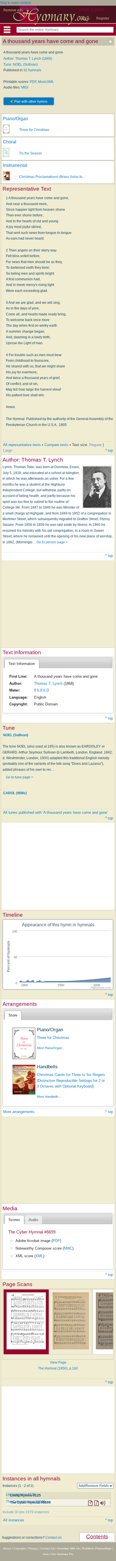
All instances (13, 1520)
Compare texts (56, 445)
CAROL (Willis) (15, 793)
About (7, 1548)
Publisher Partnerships (96, 1548)
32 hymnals (32, 70)
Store (12, 1015)
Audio (33, 1220)
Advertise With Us (68, 1548)
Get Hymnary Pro (62, 1554)
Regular (95, 445)
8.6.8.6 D (41, 690)
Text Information (21, 664)
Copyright (20, 1548)
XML (39, 1256)
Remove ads (13, 10)
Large (7, 450)
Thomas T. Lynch (48, 683)
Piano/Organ (15, 118)
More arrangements (19, 1112)
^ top (109, 450)
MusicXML (46, 82)
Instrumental (15, 165)
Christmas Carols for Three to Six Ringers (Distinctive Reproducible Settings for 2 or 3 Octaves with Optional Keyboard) (71, 1080)
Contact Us (47, 1548)
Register (102, 18)
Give (46, 1554)
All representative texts (22, 445)
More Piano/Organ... (50, 1048)
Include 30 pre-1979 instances (26, 1512)
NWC (68, 1248)
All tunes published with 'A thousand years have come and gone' (55, 812)
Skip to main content (15, 3)
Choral (9, 141)
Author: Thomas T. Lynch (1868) (27, 59)
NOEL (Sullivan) (15, 735)
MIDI (24, 87)
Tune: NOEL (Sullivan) (20, 64)
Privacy (33, 1548)
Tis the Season (30, 153)
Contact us (53, 1538)
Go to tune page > (19, 777)
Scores (14, 1220)
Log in (85, 18)
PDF (33, 82)
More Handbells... (49, 1096)
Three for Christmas (34, 130)
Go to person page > (52, 542)
